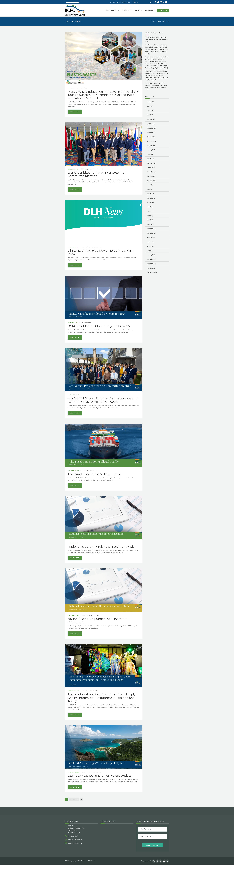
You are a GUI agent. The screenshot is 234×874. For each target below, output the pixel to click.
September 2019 (152, 272)
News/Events (149, 10)
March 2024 (150, 159)
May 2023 (149, 189)
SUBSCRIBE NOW (152, 845)
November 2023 (151, 172)
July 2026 (149, 106)
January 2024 (151, 167)
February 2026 (151, 119)
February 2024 (151, 163)
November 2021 (151, 233)
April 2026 (150, 115)
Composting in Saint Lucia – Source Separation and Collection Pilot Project (156, 51)
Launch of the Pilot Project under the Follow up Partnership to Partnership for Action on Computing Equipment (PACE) (156, 66)
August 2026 (150, 102)
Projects (138, 10)
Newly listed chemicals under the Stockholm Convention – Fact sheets (156, 39)
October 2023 (151, 176)
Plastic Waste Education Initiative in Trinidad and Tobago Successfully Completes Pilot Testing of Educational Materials (103, 95)
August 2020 (150, 246)
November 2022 (151, 198)
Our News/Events (83, 88)
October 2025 (151, 137)
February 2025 (151, 145)
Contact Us (163, 10)
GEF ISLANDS (85, 691)
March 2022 (150, 224)
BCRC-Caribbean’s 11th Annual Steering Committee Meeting (96, 174)
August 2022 (150, 202)
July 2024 (149, 154)
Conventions (126, 10)
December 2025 (151, 128)
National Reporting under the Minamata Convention (97, 620)
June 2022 (150, 211)
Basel (83, 470)
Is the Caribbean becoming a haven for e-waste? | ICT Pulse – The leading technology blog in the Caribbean (156, 59)
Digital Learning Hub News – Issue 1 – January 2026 (101, 252)
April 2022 (150, 220)
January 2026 (151, 124)
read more (74, 112)
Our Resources (98, 169)
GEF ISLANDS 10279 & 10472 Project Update (100, 775)
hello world (148, 37)
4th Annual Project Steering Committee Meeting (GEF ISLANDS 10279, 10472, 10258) (103, 400)
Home (106, 10)
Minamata (84, 615)
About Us (115, 10)
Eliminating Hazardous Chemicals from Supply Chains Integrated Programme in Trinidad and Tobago (101, 698)
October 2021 (151, 237)
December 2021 (151, 229)
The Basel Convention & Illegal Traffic (94, 474)
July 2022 (149, 207)
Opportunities (115, 2)
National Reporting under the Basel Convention (102, 546)
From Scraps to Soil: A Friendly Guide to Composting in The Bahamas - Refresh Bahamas (156, 47)
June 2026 (150, 110)
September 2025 (152, 141)
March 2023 (150, 194)
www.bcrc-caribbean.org (75, 843)
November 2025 (151, 132)
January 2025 (151, 150)
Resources (126, 2)
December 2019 (151, 259)
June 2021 (150, 242)
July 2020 (149, 250)
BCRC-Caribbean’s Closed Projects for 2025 (99, 326)
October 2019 (151, 268)
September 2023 (152, 180)
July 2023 (149, 185)
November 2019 (151, 264)
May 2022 (149, 215)
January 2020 (151, 255)
